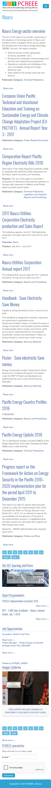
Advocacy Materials (32, 341)
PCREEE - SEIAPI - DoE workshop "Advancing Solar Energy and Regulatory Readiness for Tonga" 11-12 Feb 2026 (26, 712)
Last (14, 733)
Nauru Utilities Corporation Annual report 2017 (21, 265)
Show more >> (8, 740)
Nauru (15, 242)
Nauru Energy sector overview (23, 31)
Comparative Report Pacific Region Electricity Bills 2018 (22, 159)
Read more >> (42, 605)
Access (38, 783)
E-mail (5, 757)
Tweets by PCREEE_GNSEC (15, 663)
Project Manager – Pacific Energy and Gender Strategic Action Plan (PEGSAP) (22, 644)
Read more (8, 88)
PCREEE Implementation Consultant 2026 (20, 601)
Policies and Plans (32, 536)
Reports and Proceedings (35, 197)
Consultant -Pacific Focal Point (15, 634)
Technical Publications (34, 79)
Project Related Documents (36, 140)
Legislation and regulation (35, 194)
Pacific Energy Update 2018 (22, 434)
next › (6, 557)
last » (15, 557)
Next (6, 733)
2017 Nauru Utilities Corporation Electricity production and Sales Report (22, 219)
